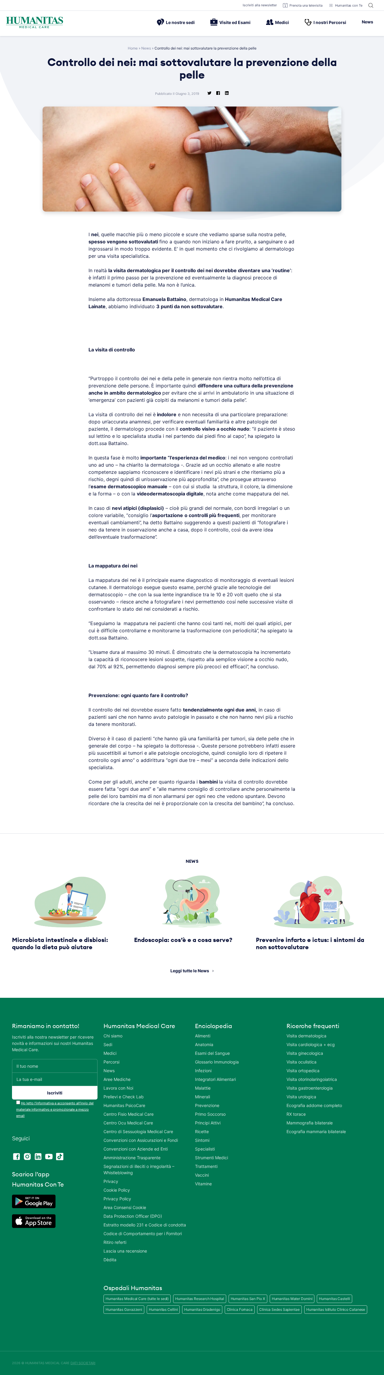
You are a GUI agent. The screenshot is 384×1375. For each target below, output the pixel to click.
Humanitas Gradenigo (202, 1309)
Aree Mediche (117, 1079)
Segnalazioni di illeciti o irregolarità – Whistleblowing (139, 1169)
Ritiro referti (115, 1242)
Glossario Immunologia (217, 1061)
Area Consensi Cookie (125, 1207)
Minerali (202, 1096)
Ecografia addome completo (314, 1105)
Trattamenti (206, 1166)
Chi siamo (113, 1035)
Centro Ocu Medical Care (128, 1122)
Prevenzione (207, 1105)
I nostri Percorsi (330, 22)
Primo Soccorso (210, 1114)
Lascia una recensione (125, 1250)
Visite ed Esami (234, 22)
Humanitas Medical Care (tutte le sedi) (137, 1298)
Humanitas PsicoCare (124, 1105)
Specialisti (205, 1148)
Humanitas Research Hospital (199, 1298)
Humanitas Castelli (334, 1298)
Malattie (203, 1088)
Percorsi (111, 1061)
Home (133, 48)
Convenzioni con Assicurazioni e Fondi (141, 1140)
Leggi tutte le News (189, 970)
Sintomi (202, 1140)
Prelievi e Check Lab (124, 1096)
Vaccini (202, 1175)
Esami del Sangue (212, 1053)
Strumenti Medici (211, 1157)
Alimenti (202, 1035)
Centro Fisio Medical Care (129, 1114)
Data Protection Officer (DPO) (133, 1216)
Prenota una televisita (306, 5)
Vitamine (203, 1183)
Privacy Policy (117, 1198)
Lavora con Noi (118, 1088)
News (367, 21)
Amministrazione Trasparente (132, 1157)
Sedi (108, 1044)
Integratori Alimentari (215, 1079)
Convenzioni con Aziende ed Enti (136, 1148)
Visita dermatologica (306, 1035)
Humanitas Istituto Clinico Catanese (335, 1309)
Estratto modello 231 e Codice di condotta (145, 1224)
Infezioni (203, 1070)
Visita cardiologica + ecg (310, 1044)
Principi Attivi (207, 1122)
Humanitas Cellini (163, 1309)
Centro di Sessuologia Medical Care (138, 1131)
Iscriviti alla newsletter (260, 5)
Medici (282, 22)
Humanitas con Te (348, 5)
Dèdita (110, 1259)
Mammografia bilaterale (309, 1122)
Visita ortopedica (303, 1070)
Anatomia (204, 1044)
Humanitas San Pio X (248, 1298)
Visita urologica (301, 1096)
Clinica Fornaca (240, 1309)
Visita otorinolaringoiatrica (311, 1079)
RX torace (296, 1114)
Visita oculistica (301, 1061)
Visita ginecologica (304, 1053)
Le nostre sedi (180, 22)
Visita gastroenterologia (309, 1088)
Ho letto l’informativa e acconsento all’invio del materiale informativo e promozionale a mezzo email (55, 1109)
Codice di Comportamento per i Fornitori (143, 1233)
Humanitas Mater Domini (292, 1298)
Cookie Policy (117, 1190)
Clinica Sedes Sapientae (279, 1309)
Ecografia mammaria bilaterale (316, 1131)
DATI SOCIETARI (82, 1363)
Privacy (111, 1181)
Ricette (202, 1131)
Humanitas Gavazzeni (124, 1309)
